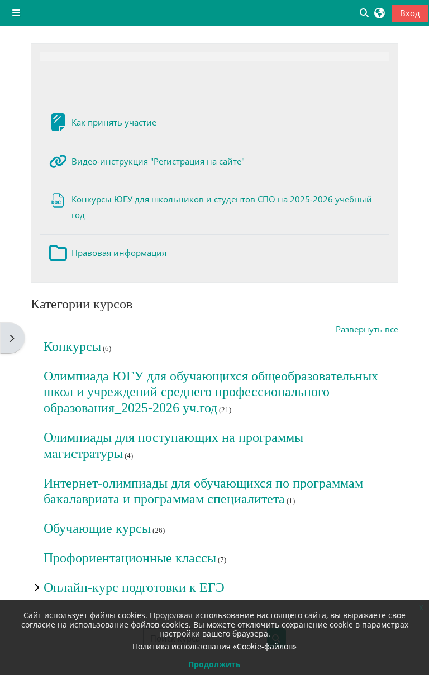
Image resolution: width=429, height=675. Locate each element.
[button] (379, 13)
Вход (410, 12)
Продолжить (214, 664)
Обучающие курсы (97, 528)
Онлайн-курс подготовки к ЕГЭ (134, 587)
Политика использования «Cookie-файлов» (214, 646)
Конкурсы (72, 346)
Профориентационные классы (130, 558)
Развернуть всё (367, 329)
